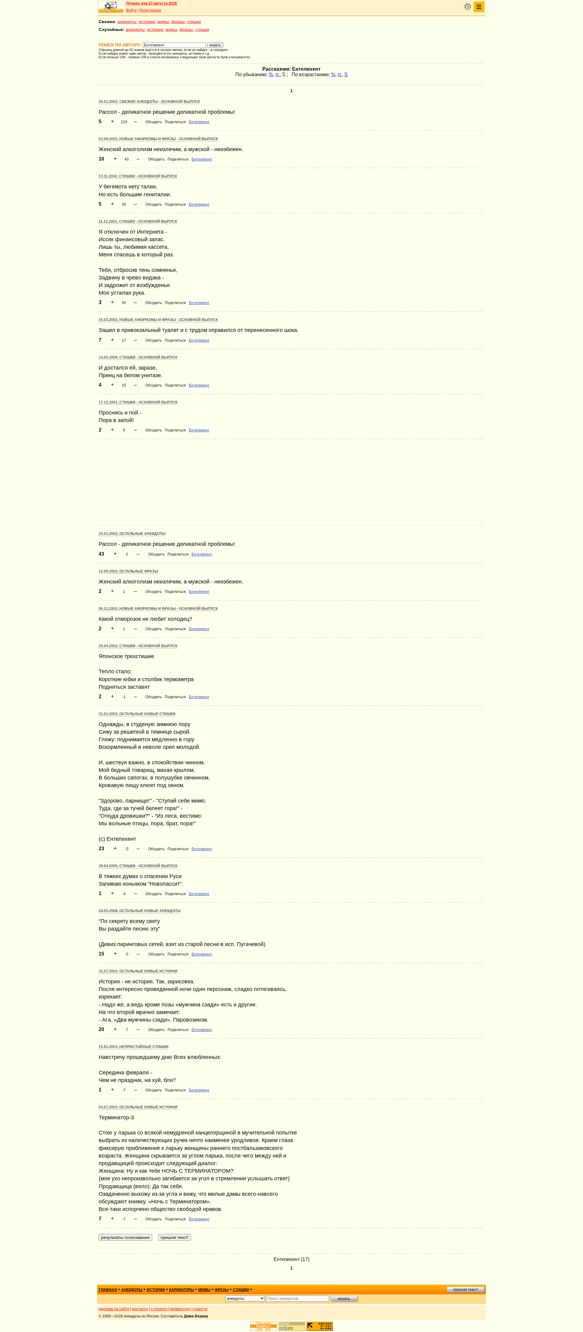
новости (200, 1309)
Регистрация (150, 10)
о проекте (159, 1309)
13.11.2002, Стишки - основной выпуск (138, 176)
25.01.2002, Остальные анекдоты (132, 534)
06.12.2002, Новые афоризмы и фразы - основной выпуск (158, 609)
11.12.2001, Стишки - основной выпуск (138, 221)
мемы (163, 21)
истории (147, 21)
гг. (277, 74)
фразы (178, 21)
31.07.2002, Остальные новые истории (138, 971)
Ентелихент (199, 122)
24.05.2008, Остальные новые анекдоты (140, 911)
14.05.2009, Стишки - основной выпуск (138, 357)
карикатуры (181, 1290)
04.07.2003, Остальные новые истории (138, 1107)
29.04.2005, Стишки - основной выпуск (138, 866)
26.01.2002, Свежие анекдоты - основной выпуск (149, 102)
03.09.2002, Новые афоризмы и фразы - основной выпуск (158, 139)
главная (108, 1290)
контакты (140, 1309)
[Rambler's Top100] (263, 1326)
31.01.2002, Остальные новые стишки (137, 714)
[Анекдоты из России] (111, 7)
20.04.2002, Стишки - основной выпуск (138, 646)
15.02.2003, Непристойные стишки (134, 1047)
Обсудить (153, 122)
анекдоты (127, 21)
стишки (194, 21)
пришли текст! (465, 1289)
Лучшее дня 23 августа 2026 (151, 3)
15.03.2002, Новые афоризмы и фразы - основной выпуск (158, 320)
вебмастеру (180, 1309)
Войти (131, 10)
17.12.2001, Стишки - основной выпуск (138, 402)
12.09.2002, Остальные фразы (128, 571)
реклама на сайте (114, 1309)
